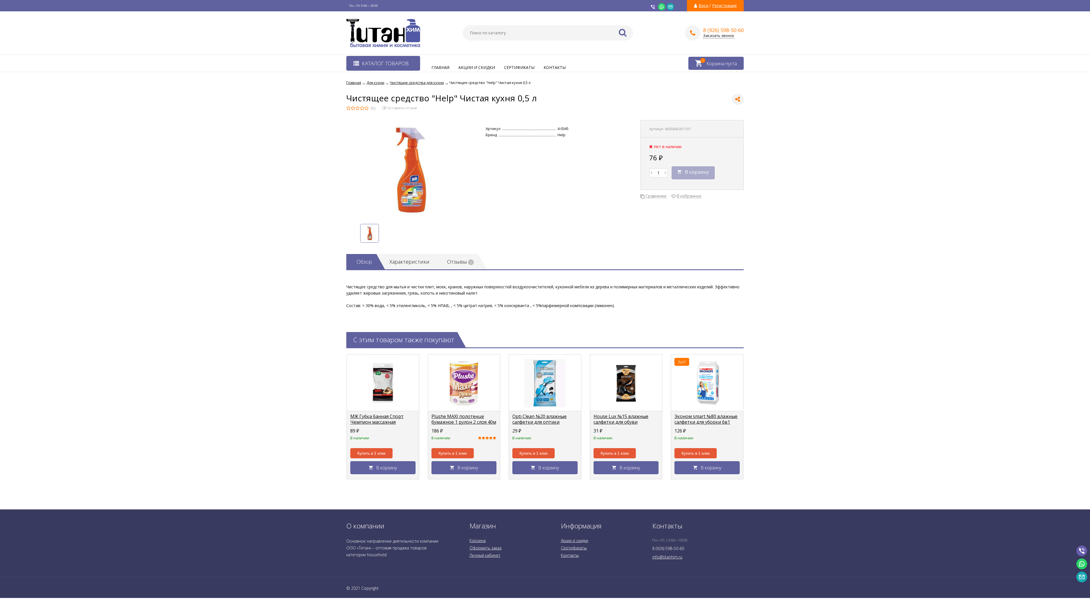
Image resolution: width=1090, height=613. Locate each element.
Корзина (477, 540)
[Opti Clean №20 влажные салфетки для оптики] (545, 382)
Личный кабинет (484, 555)
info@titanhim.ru (667, 557)
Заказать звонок (718, 35)
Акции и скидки (476, 67)
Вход (703, 5)
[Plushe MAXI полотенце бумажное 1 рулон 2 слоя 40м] (464, 382)
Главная (440, 67)
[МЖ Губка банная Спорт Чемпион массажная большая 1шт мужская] (383, 382)
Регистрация (724, 5)
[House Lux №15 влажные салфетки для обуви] (626, 382)
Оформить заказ (485, 548)
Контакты (555, 67)
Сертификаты (519, 67)
